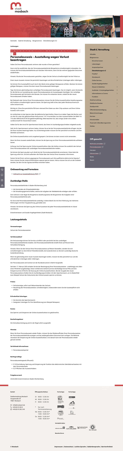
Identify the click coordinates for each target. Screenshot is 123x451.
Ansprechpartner (97, 67)
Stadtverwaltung (95, 100)
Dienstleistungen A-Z (99, 70)
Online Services (97, 80)
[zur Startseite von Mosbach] (18, 6)
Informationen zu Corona (100, 93)
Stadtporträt (94, 106)
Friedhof (94, 74)
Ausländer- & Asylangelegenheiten (103, 90)
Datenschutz (68, 447)
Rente (92, 157)
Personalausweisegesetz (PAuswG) (21, 360)
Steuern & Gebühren (98, 87)
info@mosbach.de (19, 405)
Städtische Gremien (96, 103)
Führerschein (94, 153)
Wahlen (92, 126)
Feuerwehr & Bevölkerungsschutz (100, 123)
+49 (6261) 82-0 (18, 407)
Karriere (92, 116)
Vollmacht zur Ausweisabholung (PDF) (25, 174)
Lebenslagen (96, 64)
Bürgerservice (37, 41)
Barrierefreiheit (107, 447)
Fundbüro (95, 97)
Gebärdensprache (93, 447)
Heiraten (93, 150)
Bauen (92, 160)
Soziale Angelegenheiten (100, 84)
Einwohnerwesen (97, 61)
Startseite (13, 41)
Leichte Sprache (80, 447)
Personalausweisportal (20, 350)
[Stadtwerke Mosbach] (60, 428)
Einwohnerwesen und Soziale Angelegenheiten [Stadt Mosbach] (31, 213)
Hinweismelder (94, 119)
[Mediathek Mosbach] (82, 428)
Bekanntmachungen (96, 113)
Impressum (58, 447)
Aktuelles (93, 54)
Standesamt (96, 77)
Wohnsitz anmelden (96, 144)
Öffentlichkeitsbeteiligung (98, 110)
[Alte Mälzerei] (71, 428)
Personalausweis (95, 147)
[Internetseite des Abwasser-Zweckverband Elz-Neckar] (93, 428)
